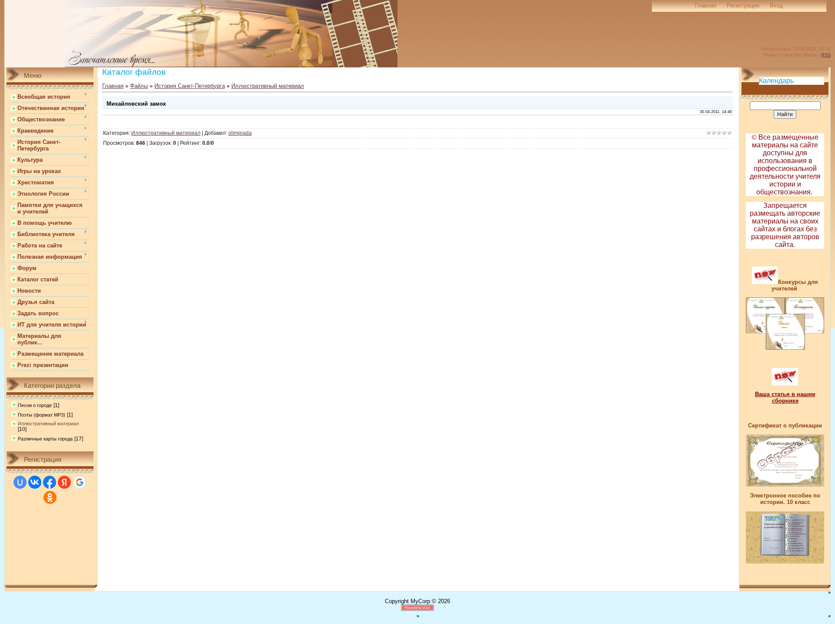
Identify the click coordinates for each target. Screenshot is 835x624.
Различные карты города (45, 438)
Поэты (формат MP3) (41, 414)
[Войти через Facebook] (49, 482)
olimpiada (240, 133)
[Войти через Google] (80, 482)
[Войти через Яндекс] (64, 482)
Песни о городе (35, 405)
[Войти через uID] (20, 482)
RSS (826, 54)
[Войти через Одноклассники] (50, 497)
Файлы (139, 86)
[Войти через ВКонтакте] (34, 482)
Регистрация (743, 5)
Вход (776, 5)
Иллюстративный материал (48, 423)
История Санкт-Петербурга (189, 86)
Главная (705, 5)
